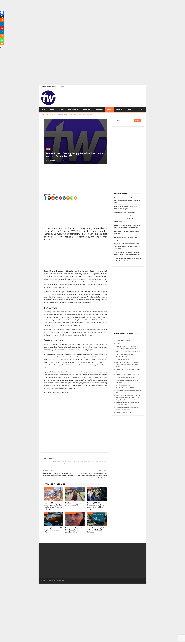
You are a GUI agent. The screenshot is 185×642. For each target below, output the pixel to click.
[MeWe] (64, 198)
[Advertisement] (58, 13)
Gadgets (99, 110)
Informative (73, 110)
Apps (52, 110)
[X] (49, 198)
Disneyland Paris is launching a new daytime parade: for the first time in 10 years (127, 200)
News (109, 110)
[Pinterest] (60, 198)
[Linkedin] (56, 198)
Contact (62, 86)
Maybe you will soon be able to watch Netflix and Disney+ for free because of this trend (127, 246)
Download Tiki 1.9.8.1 (122, 357)
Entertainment (48, 488)
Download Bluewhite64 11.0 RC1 (125, 388)
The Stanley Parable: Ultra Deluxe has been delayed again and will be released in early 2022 (92, 475)
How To (89, 513)
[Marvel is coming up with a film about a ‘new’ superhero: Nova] (75, 519)
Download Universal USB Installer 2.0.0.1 (127, 374)
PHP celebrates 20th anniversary (125, 354)
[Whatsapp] (71, 198)
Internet (86, 110)
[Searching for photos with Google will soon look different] (53, 519)
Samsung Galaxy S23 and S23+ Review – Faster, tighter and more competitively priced (127, 365)
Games (61, 110)
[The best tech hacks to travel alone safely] (75, 494)
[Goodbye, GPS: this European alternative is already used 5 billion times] (97, 494)
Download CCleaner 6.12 (123, 385)
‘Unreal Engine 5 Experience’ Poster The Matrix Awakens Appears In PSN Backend (58, 474)
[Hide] (1, 47)
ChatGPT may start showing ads (125, 377)
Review (119, 110)
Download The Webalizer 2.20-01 (125, 340)
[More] (75, 198)
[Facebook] (45, 198)
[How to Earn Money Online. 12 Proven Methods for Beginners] (97, 519)
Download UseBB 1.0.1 (122, 360)
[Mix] (68, 198)
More (129, 110)
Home (43, 110)
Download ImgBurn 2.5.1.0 (123, 412)
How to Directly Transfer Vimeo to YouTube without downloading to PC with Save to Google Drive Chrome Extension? (128, 398)
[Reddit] (53, 198)
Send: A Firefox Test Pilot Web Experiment (128, 351)
